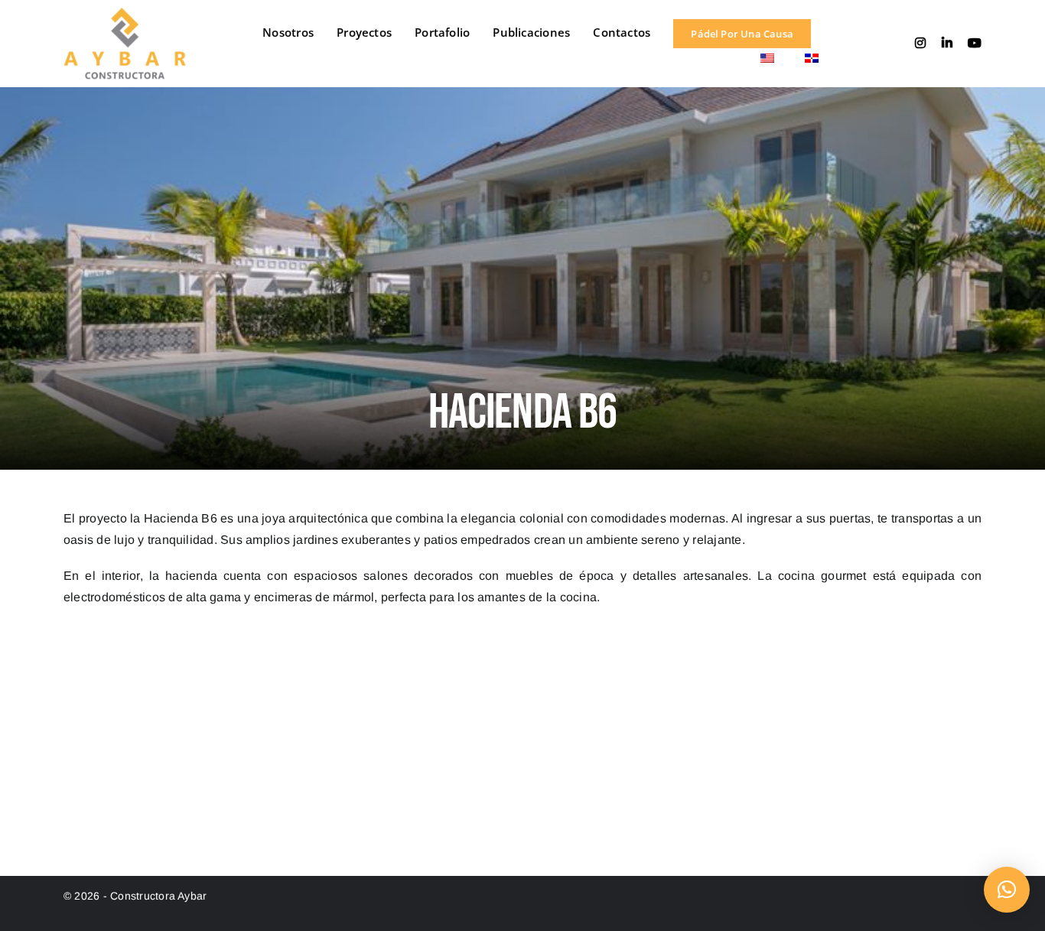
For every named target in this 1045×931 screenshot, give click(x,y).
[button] (1007, 890)
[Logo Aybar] (124, 13)
